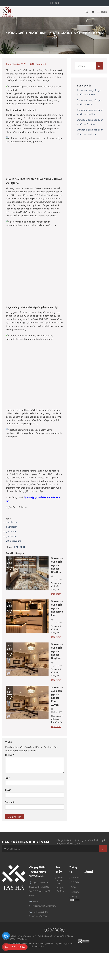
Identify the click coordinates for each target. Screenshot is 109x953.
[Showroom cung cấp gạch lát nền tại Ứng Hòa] (27, 659)
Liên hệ (74, 896)
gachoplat (11, 536)
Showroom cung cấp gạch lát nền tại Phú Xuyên (57, 696)
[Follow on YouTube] (58, 3)
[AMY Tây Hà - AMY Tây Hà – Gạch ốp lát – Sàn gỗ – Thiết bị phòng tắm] (7, 12)
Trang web (9, 802)
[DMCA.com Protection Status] (75, 899)
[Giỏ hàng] (94, 12)
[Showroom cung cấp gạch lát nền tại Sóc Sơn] (27, 572)
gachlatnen (11, 522)
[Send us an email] (56, 3)
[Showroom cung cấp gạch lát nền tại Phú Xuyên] (27, 702)
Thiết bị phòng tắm (60, 880)
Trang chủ (75, 877)
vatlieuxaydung (13, 540)
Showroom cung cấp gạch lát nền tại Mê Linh (57, 608)
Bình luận (9, 755)
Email (8, 790)
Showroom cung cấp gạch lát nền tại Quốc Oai (90, 131)
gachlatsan (11, 526)
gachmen (11, 531)
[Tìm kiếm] (87, 11)
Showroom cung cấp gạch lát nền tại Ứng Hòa (57, 651)
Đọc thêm (56, 593)
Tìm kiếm (75, 892)
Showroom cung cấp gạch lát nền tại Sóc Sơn (57, 565)
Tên (7, 778)
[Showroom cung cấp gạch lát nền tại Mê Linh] (27, 615)
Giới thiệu (75, 882)
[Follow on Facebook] (50, 3)
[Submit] (99, 66)
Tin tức (73, 887)
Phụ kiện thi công (60, 889)
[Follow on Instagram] (53, 3)
